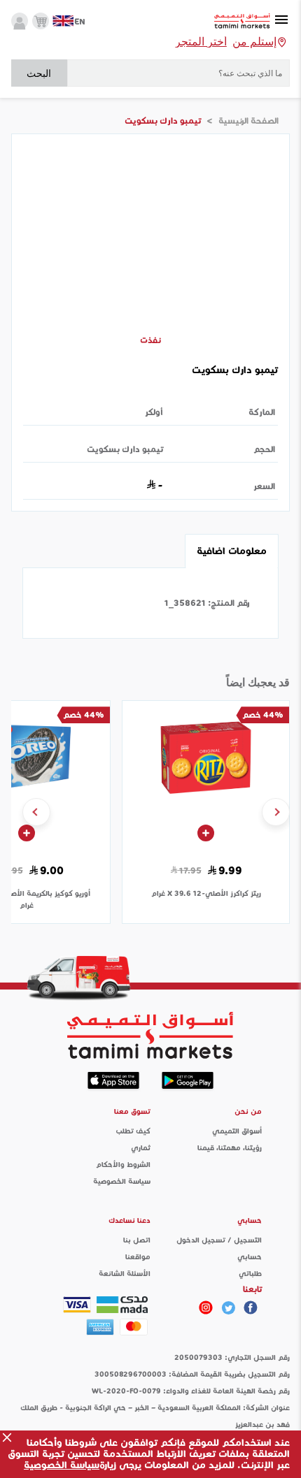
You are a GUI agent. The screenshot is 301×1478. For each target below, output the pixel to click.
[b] (228, 1307)
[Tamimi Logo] (242, 21)
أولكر (154, 412)
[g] (250, 1307)
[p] (206, 1307)
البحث (39, 73)
